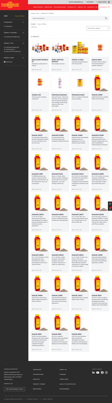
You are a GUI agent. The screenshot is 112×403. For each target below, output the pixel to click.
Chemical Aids (10, 49)
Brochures (37, 389)
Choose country (102, 2)
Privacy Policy (33, 399)
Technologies (38, 374)
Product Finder (39, 384)
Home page (35, 13)
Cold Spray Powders (12, 47)
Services (36, 379)
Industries (37, 369)
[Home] (10, 5)
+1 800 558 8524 (89, 2)
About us (63, 369)
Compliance (64, 379)
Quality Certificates (68, 384)
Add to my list (37, 69)
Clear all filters (19, 16)
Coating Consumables (13, 37)
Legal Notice (48, 399)
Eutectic (9, 62)
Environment (65, 389)
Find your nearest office (14, 389)
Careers (63, 374)
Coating (9, 26)
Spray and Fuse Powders (13, 51)
